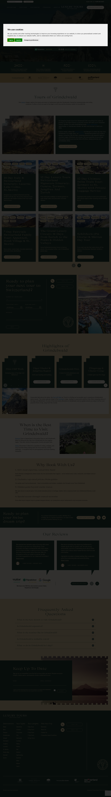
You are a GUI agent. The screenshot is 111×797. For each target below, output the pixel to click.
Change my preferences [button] (31, 40)
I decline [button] (18, 40)
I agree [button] (11, 40)
